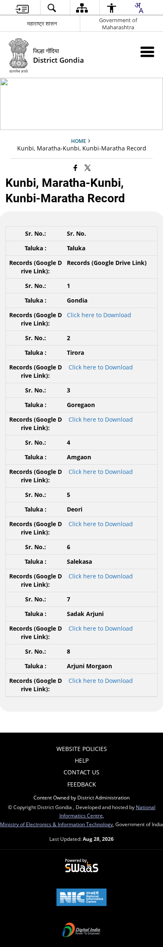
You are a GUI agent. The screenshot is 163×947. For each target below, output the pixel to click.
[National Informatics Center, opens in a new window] (81, 898)
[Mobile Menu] (147, 51)
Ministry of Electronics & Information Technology (56, 824)
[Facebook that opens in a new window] (75, 167)
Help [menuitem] (82, 760)
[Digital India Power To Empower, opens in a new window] (81, 930)
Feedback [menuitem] (81, 784)
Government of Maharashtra (118, 23)
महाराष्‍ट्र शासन (42, 23)
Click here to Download (99, 315)
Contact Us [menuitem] (81, 772)
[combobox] (138, 8)
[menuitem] (22, 8)
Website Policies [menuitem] (81, 749)
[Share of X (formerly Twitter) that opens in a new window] (87, 167)
